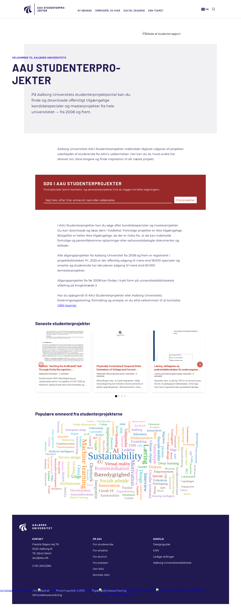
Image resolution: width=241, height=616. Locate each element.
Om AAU (98, 568)
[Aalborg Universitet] (28, 9)
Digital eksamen (134, 10)
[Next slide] (200, 364)
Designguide (161, 544)
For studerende (103, 544)
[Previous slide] (41, 364)
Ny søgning (85, 10)
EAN (156, 550)
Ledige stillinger (163, 556)
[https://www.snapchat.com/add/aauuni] (181, 592)
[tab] (116, 396)
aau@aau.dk (40, 557)
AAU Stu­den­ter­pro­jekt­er (51, 9)
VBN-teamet (155, 10)
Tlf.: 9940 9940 (41, 553)
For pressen (100, 562)
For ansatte (100, 550)
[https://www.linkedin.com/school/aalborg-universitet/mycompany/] (126, 592)
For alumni (100, 556)
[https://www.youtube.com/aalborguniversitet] (67, 592)
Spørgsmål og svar (107, 10)
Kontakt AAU (101, 574)
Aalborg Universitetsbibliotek (172, 562)
